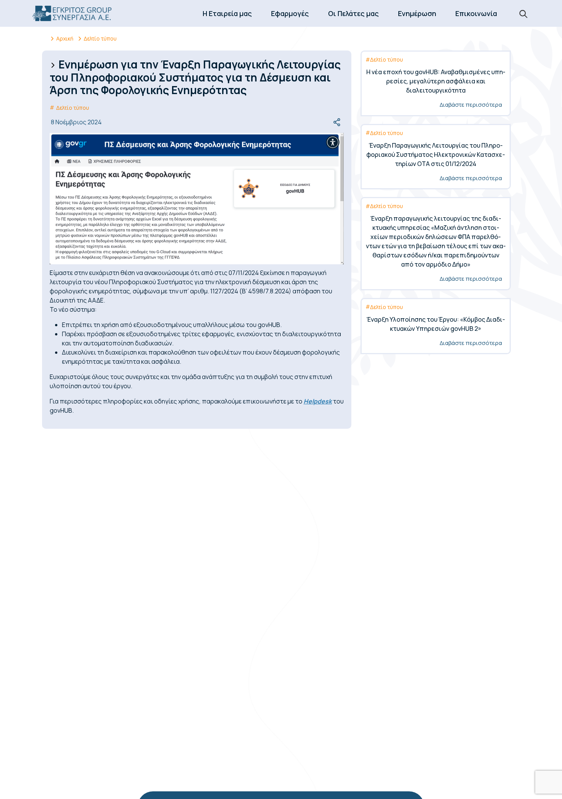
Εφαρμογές (290, 13)
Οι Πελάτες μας (353, 13)
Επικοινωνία (476, 13)
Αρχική (64, 38)
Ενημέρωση (417, 13)
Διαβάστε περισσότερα (471, 105)
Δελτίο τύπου (100, 38)
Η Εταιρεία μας (227, 13)
